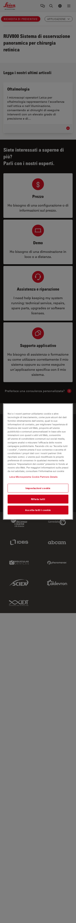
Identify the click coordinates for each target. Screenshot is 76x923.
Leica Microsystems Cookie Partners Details (33, 476)
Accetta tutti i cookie (38, 510)
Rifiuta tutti (38, 499)
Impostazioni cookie (38, 488)
